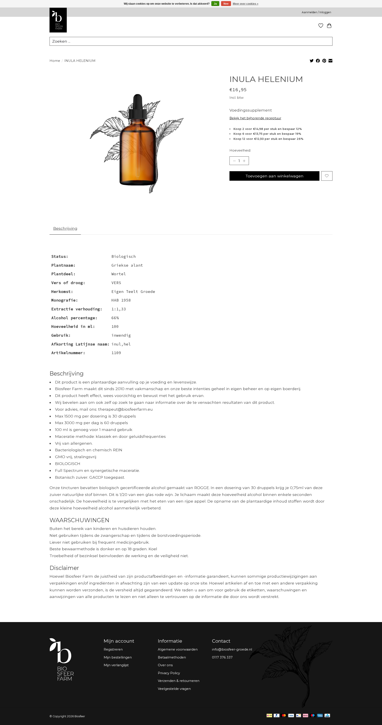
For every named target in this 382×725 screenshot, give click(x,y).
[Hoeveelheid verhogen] (244, 161)
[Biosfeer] (58, 31)
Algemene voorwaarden (178, 649)
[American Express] (320, 716)
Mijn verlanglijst (116, 665)
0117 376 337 (222, 657)
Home (55, 61)
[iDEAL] (269, 716)
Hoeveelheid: (240, 150)
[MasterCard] (284, 716)
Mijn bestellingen (118, 657)
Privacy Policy (169, 673)
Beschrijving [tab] (65, 228)
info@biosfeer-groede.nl (232, 649)
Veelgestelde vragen (174, 689)
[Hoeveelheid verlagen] (234, 161)
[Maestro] (313, 716)
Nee (226, 3)
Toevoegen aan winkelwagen (274, 176)
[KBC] (327, 716)
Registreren (113, 649)
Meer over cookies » (245, 3)
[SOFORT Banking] (305, 716)
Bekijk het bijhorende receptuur (255, 118)
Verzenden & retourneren (178, 681)
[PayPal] (276, 716)
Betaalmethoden (172, 657)
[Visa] (291, 716)
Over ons (165, 665)
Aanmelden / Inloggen (316, 12)
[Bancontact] (298, 716)
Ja (215, 3)
